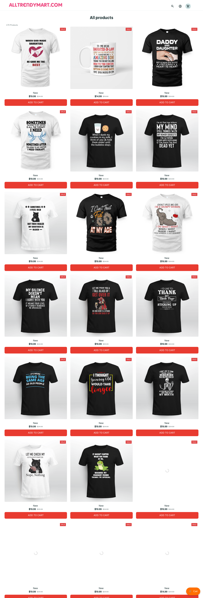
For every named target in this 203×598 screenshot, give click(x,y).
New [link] (20, 586)
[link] (10, 587)
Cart (193, 591)
